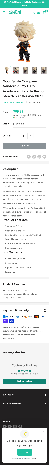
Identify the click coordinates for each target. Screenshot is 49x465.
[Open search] (33, 12)
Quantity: (7, 136)
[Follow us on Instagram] (15, 426)
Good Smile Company (13, 102)
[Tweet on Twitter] (39, 156)
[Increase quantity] (30, 136)
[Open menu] (4, 12)
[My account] (38, 12)
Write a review (24, 381)
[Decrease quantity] (16, 136)
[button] (29, 116)
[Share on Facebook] (29, 156)
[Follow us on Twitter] (10, 426)
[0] (44, 12)
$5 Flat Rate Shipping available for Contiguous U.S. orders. (24, 3)
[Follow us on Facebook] (5, 426)
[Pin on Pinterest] (34, 156)
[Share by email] (44, 156)
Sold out (24, 145)
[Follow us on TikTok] (20, 426)
